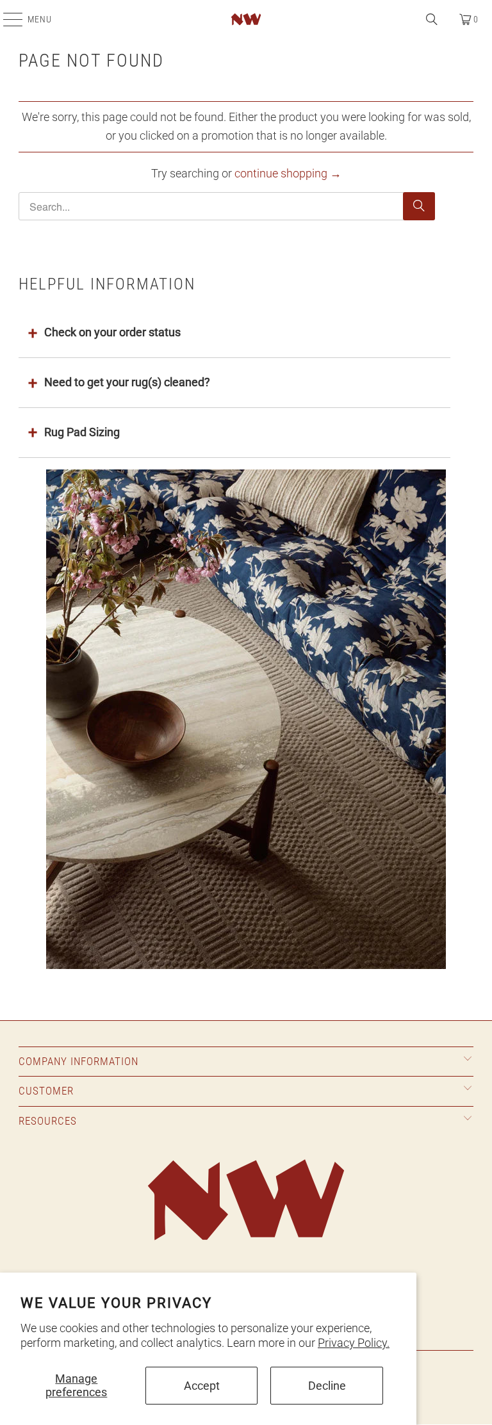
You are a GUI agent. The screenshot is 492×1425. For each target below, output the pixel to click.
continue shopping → (287, 173)
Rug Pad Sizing (82, 432)
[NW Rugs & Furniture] (246, 19)
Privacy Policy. (354, 1342)
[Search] (432, 19)
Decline (327, 1385)
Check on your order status (112, 332)
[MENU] (6, 19)
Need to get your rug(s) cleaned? (127, 382)
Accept (202, 1385)
